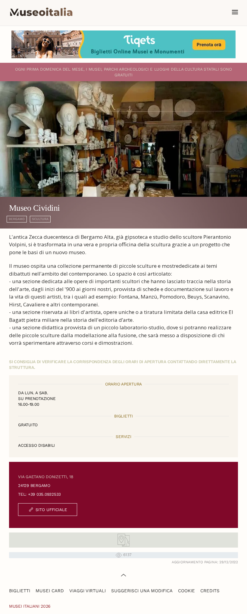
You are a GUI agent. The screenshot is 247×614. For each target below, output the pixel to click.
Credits (210, 590)
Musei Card (50, 590)
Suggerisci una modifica (142, 590)
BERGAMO (17, 219)
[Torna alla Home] (41, 12)
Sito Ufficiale (51, 509)
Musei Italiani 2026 (30, 606)
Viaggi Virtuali (87, 590)
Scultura (40, 219)
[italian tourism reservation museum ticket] (123, 44)
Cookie (186, 590)
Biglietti (19, 590)
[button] (235, 12)
